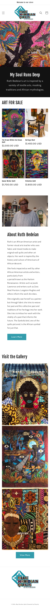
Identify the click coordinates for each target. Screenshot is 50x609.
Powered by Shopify (33, 604)
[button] (3, 13)
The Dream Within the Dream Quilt (12, 141)
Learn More (16, 337)
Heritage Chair (30, 140)
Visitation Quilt (30, 181)
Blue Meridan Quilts (21, 604)
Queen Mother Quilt (8, 181)
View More (25, 555)
